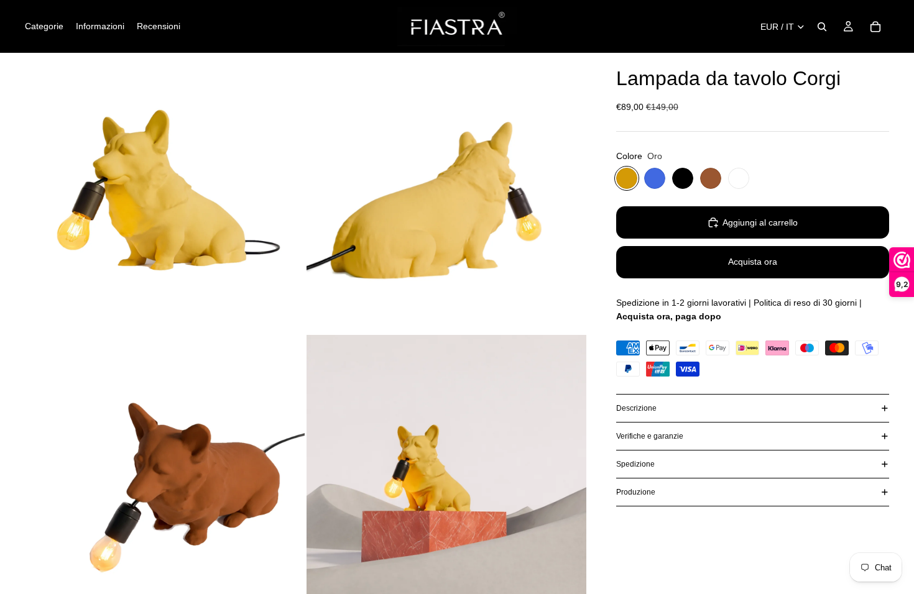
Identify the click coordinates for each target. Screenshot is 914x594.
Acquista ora (752, 262)
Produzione (635, 492)
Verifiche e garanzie (649, 436)
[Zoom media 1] (165, 192)
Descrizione (636, 408)
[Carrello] (875, 26)
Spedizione (635, 464)
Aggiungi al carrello (760, 222)
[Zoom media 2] (446, 192)
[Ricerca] (822, 26)
